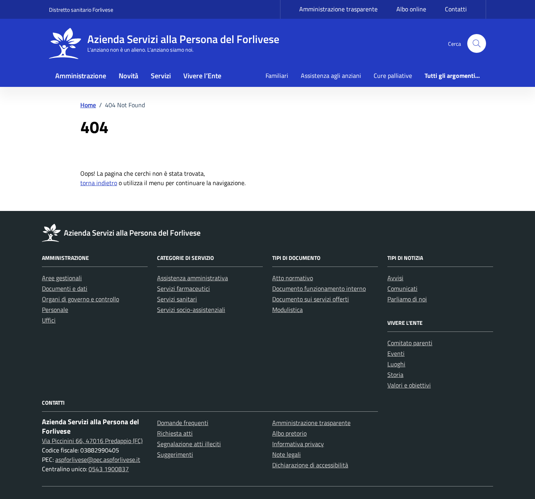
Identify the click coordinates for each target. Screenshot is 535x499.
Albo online (411, 9)
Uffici (49, 320)
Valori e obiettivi (409, 385)
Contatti (456, 9)
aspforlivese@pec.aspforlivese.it (97, 459)
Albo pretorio (289, 433)
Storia (395, 374)
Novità (128, 75)
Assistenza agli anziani (331, 75)
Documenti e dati (64, 288)
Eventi (396, 353)
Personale (55, 309)
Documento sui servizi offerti (310, 299)
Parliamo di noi (407, 299)
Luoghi (396, 364)
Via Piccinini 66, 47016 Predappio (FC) (92, 440)
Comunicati (402, 288)
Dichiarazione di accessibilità (310, 465)
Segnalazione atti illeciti (189, 444)
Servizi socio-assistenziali (191, 309)
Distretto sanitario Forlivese (81, 9)
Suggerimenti (175, 454)
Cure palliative (393, 75)
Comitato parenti (409, 343)
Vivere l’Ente (202, 75)
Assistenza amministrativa (192, 278)
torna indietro (98, 182)
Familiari (277, 75)
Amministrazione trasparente (338, 9)
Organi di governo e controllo (80, 299)
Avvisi (395, 278)
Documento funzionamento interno (319, 288)
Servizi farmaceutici (183, 288)
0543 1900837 (109, 469)
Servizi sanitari (177, 299)
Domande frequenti (182, 422)
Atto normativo (292, 278)
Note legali (286, 454)
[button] (476, 43)
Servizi (161, 75)
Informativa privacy (298, 444)
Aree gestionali (62, 278)
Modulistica (287, 309)
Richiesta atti (175, 433)
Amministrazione (80, 75)
